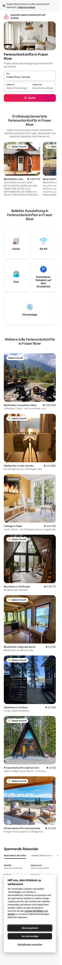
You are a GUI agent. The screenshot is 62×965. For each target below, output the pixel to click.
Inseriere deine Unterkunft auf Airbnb (27, 16)
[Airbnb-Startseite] (6, 16)
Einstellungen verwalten (29, 944)
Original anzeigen (26, 7)
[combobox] (29, 77)
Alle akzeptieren (29, 928)
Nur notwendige (29, 936)
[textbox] (16, 88)
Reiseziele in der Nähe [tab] (15, 855)
